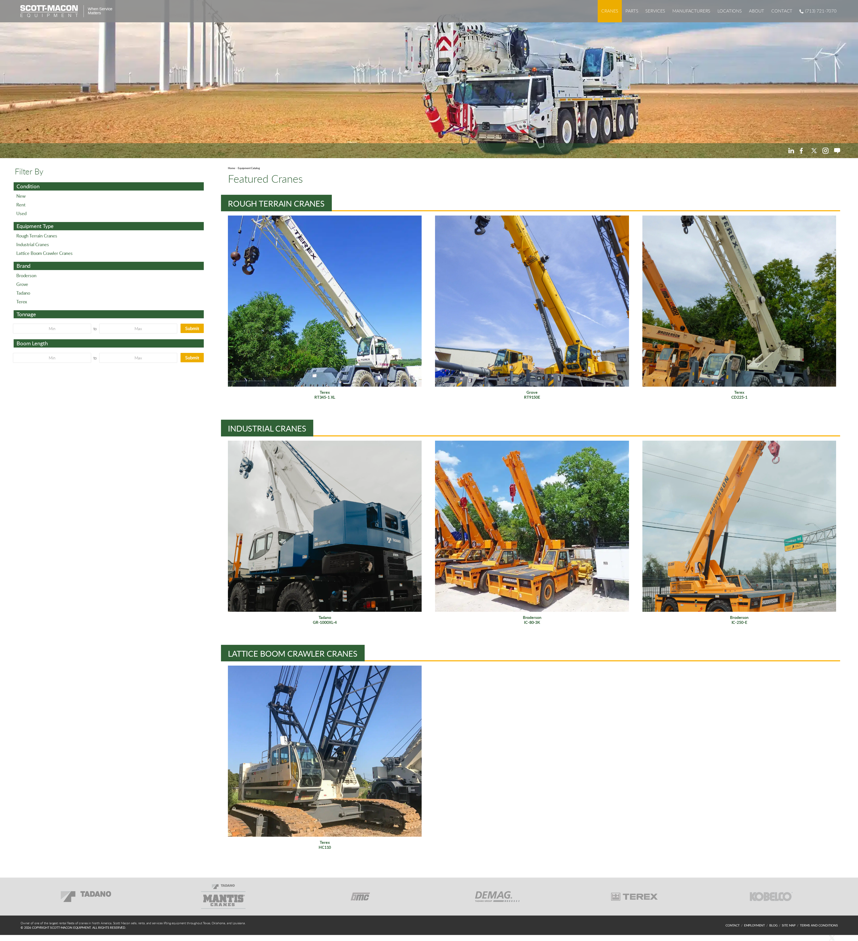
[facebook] (802, 151)
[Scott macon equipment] (49, 11)
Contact (781, 11)
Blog (773, 925)
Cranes (609, 11)
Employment (754, 925)
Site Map (788, 925)
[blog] (837, 151)
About (756, 11)
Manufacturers (691, 11)
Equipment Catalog (249, 168)
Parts (631, 11)
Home (231, 168)
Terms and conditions (819, 925)
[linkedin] (791, 151)
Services (655, 11)
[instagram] (825, 151)
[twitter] (814, 151)
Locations (729, 11)
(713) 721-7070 (821, 11)
